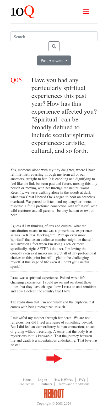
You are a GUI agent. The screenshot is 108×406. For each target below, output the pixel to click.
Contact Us (26, 383)
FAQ (82, 379)
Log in (42, 379)
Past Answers (52, 60)
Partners (46, 383)
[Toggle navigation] (86, 12)
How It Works (63, 379)
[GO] (54, 46)
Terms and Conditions (73, 383)
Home (27, 379)
